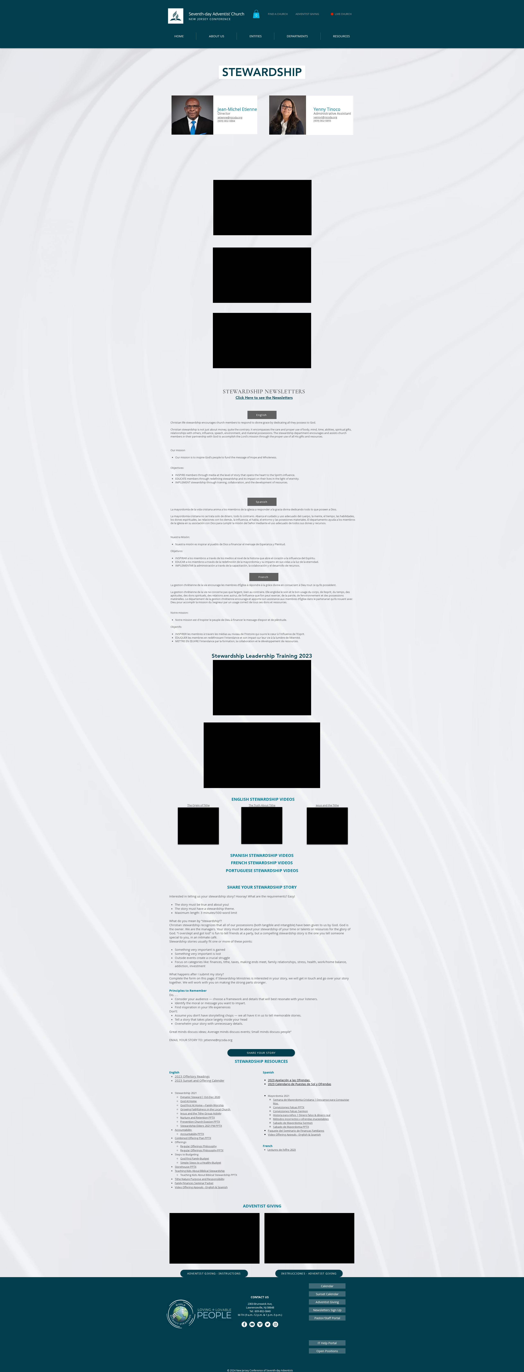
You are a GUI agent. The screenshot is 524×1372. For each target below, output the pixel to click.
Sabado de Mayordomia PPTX (291, 1127)
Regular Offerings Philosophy (198, 1146)
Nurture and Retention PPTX (197, 1117)
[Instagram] (275, 1324)
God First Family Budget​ (194, 1158)
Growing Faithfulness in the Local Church (205, 1109)
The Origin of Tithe (198, 805)
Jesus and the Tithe (327, 805)
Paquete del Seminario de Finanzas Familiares (296, 1130)
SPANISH (239, 855)
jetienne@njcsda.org (218, 1040)
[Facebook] (244, 1324)
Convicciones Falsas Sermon (290, 1111)
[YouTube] (252, 1324)
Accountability (183, 1130)
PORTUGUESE (240, 870)
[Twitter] (267, 1324)
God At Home (188, 1101)
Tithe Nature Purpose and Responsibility (199, 1179)
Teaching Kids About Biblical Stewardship (200, 1171)
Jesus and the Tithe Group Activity (200, 1113)
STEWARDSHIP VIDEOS (271, 855)
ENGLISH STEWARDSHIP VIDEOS (263, 799)
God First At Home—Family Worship (202, 1105)
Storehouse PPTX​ (185, 1167)
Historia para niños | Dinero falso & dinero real (301, 1115)
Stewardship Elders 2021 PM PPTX (201, 1126)
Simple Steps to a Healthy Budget (200, 1162)
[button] (256, 14)
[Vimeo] (260, 1324)
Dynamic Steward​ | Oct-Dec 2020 (200, 1097)
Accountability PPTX (192, 1134)
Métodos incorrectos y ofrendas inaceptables (301, 1119)
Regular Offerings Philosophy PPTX (201, 1150)
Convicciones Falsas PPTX (288, 1107)
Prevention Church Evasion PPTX (200, 1121)
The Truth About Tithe (262, 805)
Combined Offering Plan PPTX (193, 1138)
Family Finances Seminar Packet (194, 1183)
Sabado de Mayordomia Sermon (293, 1123)
